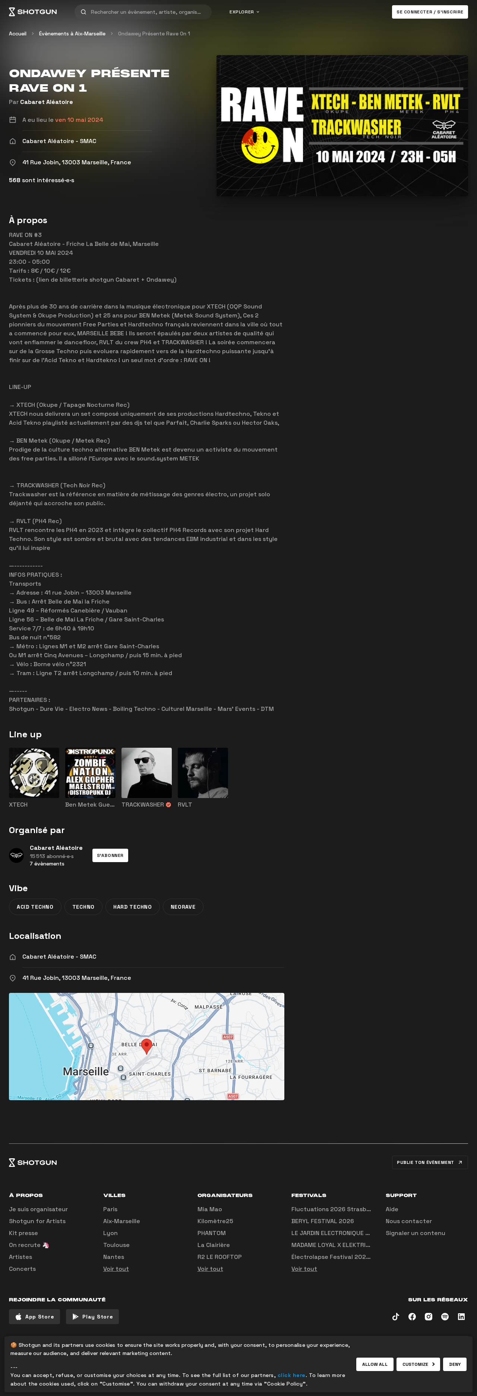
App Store (39, 1316)
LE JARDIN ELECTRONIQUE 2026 (335, 1233)
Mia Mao (210, 1209)
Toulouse (116, 1245)
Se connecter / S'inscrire (430, 12)
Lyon (110, 1233)
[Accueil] (33, 11)
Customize (415, 1364)
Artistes (20, 1257)
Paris (110, 1209)
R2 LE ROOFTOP (220, 1257)
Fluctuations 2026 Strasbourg (335, 1209)
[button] (110, 855)
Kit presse (23, 1233)
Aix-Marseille (121, 1221)
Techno (83, 906)
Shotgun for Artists (37, 1221)
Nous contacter (409, 1221)
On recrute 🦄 (29, 1245)
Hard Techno (132, 906)
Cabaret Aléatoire (46, 102)
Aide (392, 1209)
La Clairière (214, 1245)
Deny (455, 1364)
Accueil (17, 33)
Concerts (22, 1269)
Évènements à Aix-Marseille (72, 33)
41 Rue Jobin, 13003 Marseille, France (76, 978)
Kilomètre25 (215, 1221)
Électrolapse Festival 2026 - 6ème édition (352, 1257)
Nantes (113, 1257)
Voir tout (116, 1269)
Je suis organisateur (38, 1209)
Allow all (375, 1364)
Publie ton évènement (425, 1162)
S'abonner (110, 855)
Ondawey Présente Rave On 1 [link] (154, 33)
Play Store (97, 1316)
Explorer (242, 12)
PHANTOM (212, 1233)
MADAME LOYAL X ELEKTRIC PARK (338, 1245)
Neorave (183, 906)
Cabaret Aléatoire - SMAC (59, 956)
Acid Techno (35, 906)
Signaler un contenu (415, 1233)
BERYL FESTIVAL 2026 (322, 1221)
